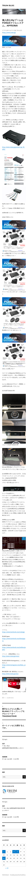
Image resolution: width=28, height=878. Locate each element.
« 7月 (6, 868)
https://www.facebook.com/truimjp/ (13, 632)
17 (4, 858)
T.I (4, 697)
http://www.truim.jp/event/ (10, 656)
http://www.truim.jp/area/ (10, 674)
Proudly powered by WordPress (18, 875)
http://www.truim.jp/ (9, 32)
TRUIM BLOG (8, 5)
